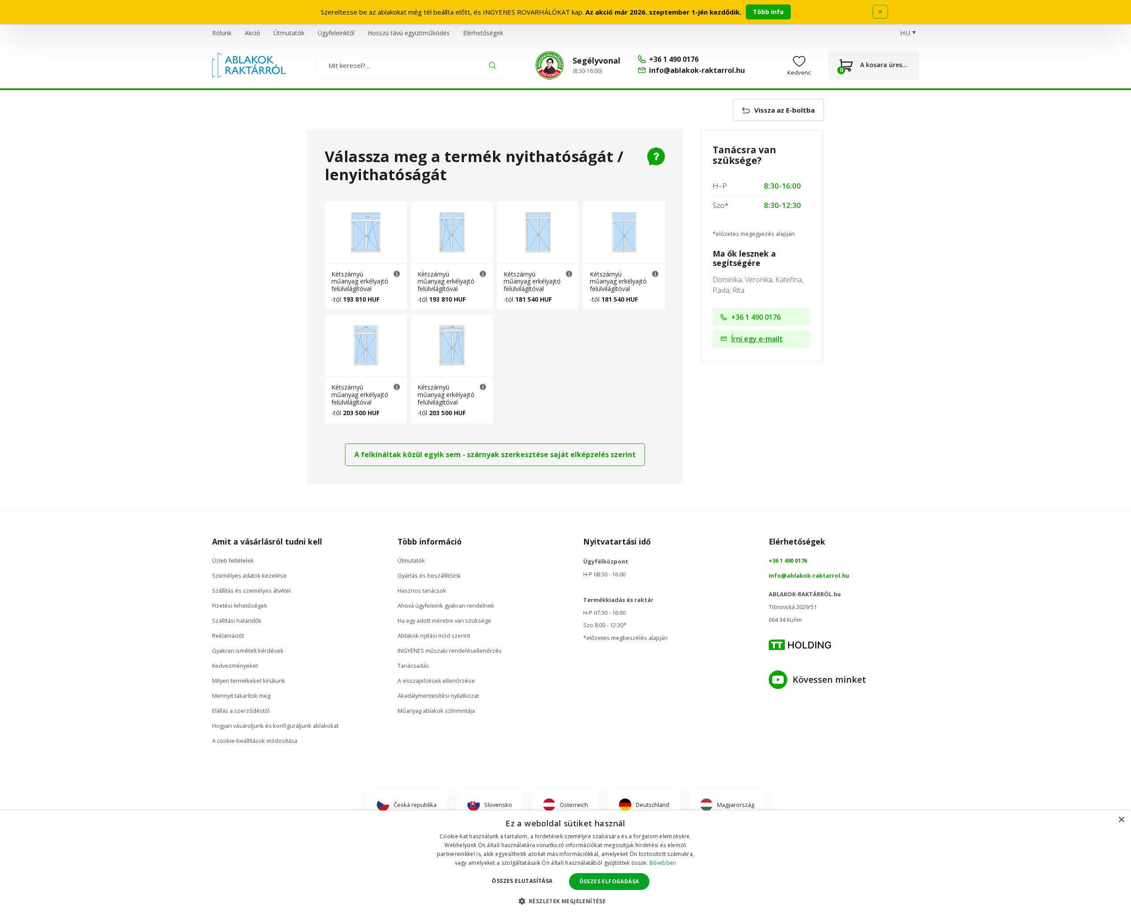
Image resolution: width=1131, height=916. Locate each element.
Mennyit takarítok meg (241, 696)
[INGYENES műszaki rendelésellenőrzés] (549, 65)
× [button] (1121, 820)
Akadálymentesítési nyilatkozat (438, 696)
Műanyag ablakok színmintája (436, 711)
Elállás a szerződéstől (240, 711)
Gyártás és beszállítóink (429, 575)
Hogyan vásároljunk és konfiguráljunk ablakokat (275, 726)
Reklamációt (228, 636)
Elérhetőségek (483, 33)
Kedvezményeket (235, 666)
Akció (252, 33)
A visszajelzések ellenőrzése (436, 681)
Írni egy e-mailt (757, 339)
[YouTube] (778, 679)
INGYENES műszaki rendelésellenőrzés (450, 651)
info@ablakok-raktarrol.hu (809, 575)
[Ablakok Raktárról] (249, 65)
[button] (565, 901)
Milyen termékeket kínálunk (248, 681)
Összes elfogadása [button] (609, 881)
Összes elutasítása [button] (522, 881)
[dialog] (565, 863)
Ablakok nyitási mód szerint (434, 636)
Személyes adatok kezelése (249, 575)
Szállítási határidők (237, 621)
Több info (768, 12)
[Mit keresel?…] (411, 65)
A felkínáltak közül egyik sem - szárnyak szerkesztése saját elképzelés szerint (495, 454)
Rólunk (222, 33)
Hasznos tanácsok (422, 590)
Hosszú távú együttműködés (409, 33)
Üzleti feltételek (233, 560)
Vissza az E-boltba (784, 110)
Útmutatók (288, 33)
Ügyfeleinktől (336, 33)
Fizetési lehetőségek (239, 605)
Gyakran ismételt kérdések (248, 651)
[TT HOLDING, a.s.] (800, 645)
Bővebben (662, 863)
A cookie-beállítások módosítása (254, 741)
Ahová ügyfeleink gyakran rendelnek (446, 605)
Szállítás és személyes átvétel (251, 590)
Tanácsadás (413, 666)
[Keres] (492, 65)
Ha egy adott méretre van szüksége (444, 621)
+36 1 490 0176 (756, 317)
